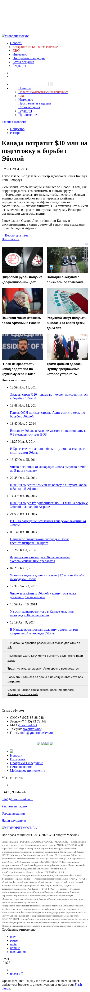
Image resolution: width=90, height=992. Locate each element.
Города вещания (13, 813)
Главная (7, 122)
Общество (17, 129)
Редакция (19, 65)
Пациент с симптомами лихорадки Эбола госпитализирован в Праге (39, 541)
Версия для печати (18, 235)
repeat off (16, 973)
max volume (18, 952)
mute (13, 944)
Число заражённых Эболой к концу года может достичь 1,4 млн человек (44, 595)
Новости (16, 43)
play (13, 936)
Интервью (20, 54)
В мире (15, 133)
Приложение (27, 114)
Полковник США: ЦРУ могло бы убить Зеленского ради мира (45, 658)
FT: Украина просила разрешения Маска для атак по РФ (44, 645)
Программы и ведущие (29, 58)
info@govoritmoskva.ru (37, 732)
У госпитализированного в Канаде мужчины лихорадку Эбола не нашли (42, 613)
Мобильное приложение (27, 770)
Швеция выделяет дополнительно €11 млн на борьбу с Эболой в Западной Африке (49, 505)
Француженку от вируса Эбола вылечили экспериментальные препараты (40, 559)
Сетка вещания (23, 62)
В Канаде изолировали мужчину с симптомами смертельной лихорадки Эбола (44, 631)
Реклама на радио (14, 806)
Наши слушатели (14, 820)
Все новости (10, 239)
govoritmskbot (27, 725)
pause (14, 940)
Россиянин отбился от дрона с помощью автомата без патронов (45, 679)
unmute (15, 948)
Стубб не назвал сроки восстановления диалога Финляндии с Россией (41, 692)
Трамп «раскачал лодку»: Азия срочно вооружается (43, 668)
